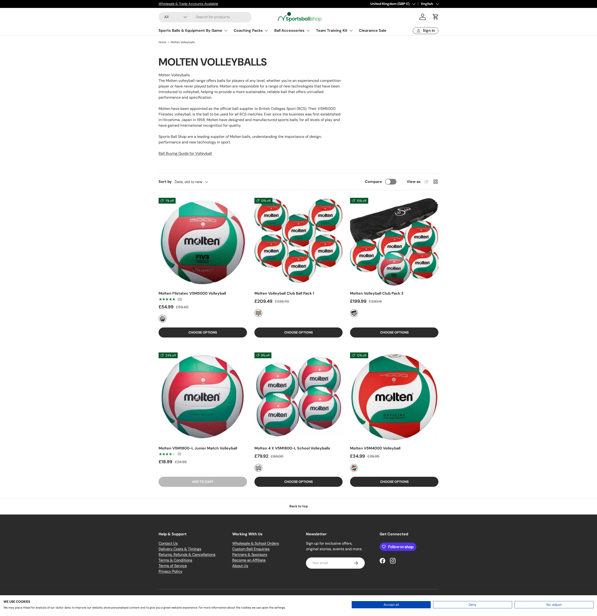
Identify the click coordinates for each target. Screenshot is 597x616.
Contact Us (168, 543)
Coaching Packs (248, 30)
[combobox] (205, 17)
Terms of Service (173, 565)
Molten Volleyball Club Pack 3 (376, 293)
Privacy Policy (170, 571)
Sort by (165, 181)
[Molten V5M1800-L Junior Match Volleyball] (203, 396)
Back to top (298, 506)
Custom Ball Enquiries (251, 548)
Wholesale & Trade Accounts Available (188, 4)
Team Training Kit (331, 30)
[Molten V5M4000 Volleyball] (394, 396)
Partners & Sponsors (249, 554)
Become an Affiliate (249, 560)
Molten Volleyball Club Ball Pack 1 (284, 293)
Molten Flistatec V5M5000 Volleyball (192, 293)
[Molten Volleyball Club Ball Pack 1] (298, 242)
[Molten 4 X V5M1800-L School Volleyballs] (298, 396)
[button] (435, 17)
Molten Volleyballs (183, 42)
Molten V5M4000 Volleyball (375, 448)
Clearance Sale (372, 30)
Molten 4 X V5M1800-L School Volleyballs (292, 448)
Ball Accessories (289, 30)
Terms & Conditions (175, 560)
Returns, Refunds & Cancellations (187, 554)
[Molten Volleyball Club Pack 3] (394, 242)
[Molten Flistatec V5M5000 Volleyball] (203, 242)
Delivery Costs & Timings (180, 548)
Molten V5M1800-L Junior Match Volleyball (198, 448)
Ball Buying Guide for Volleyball (185, 153)
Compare (373, 181)
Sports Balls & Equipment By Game (190, 30)
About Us (240, 565)
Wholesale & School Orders (255, 543)
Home (162, 42)
